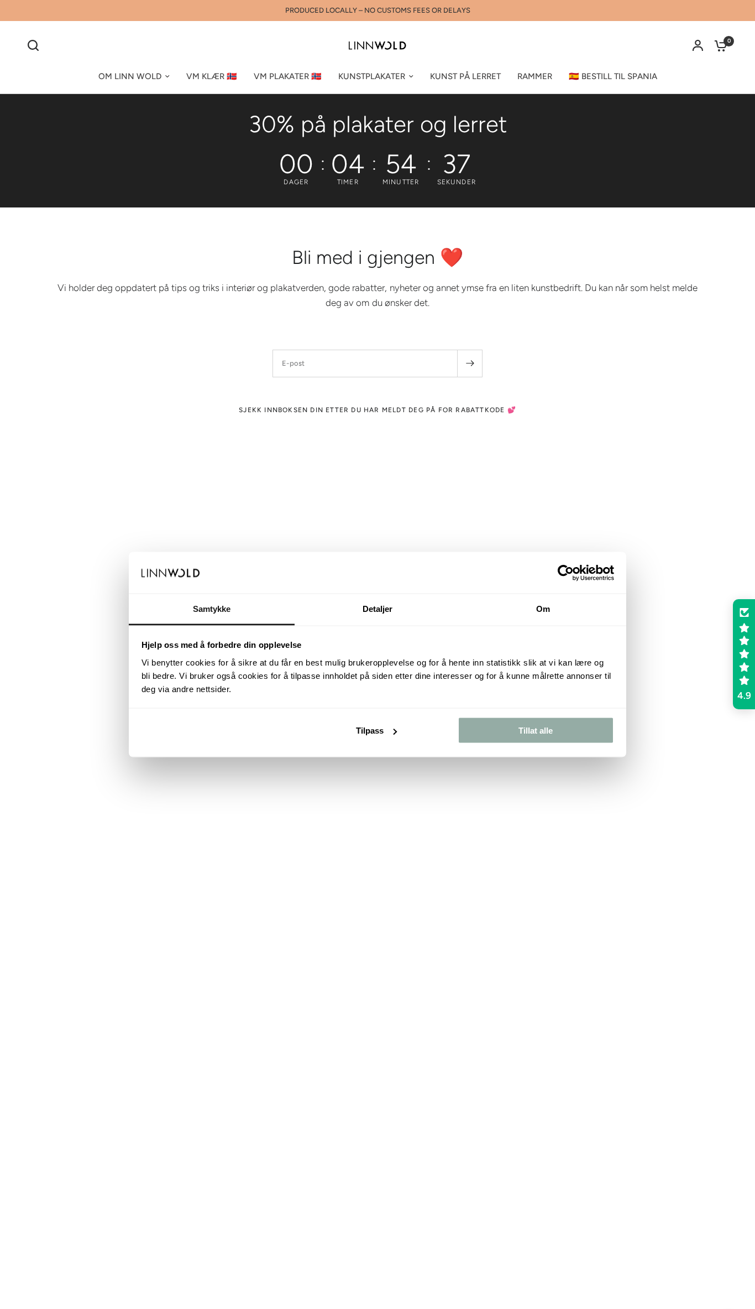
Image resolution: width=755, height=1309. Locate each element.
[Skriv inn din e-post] (470, 363)
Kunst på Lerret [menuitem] (465, 76)
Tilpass (370, 730)
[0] (718, 45)
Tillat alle (535, 730)
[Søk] (36, 45)
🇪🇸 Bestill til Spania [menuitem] (613, 76)
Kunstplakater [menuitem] (371, 76)
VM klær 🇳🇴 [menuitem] (211, 76)
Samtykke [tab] (212, 609)
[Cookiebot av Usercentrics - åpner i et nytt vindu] (565, 572)
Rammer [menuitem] (534, 76)
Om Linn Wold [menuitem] (129, 76)
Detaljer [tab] (378, 609)
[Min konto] (698, 45)
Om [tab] (543, 609)
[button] (744, 654)
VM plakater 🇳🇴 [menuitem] (288, 76)
